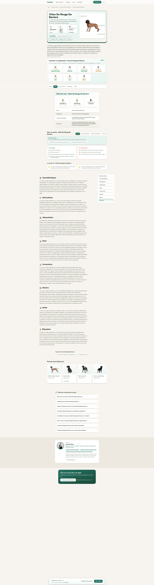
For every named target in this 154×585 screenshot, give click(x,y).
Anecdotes (69, 86)
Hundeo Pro (97, 2)
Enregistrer (61, 39)
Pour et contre (62, 86)
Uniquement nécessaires (86, 581)
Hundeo (50, 2)
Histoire (101, 194)
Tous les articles (70, 459)
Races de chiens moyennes (65, 7)
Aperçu (50, 86)
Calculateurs (79, 2)
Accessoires (102, 191)
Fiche (55, 86)
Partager (69, 39)
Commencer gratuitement (68, 480)
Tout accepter (98, 581)
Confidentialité (66, 582)
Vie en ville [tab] (105, 133)
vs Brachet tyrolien (83, 354)
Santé (73, 2)
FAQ (75, 86)
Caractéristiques (103, 178)
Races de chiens (59, 2)
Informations (102, 181)
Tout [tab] (78, 133)
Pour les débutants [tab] (96, 133)
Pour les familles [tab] (85, 133)
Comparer (53, 39)
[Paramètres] (63, 580)
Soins (101, 188)
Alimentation (102, 184)
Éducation (68, 2)
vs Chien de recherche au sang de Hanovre (66, 354)
